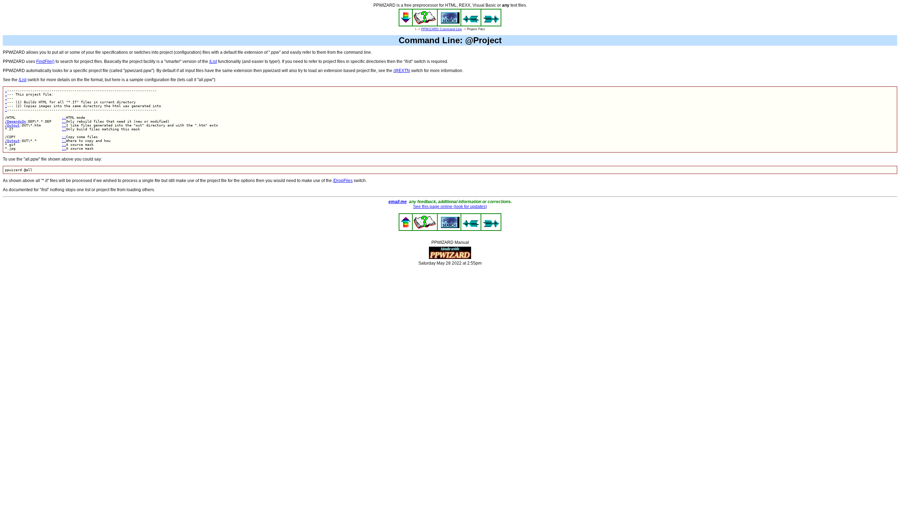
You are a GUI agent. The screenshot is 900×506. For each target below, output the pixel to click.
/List (213, 61)
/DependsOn (15, 121)
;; (64, 117)
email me (397, 201)
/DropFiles (343, 180)
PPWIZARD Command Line (441, 29)
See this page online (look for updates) (450, 206)
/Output (12, 125)
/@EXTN (401, 70)
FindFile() (45, 61)
